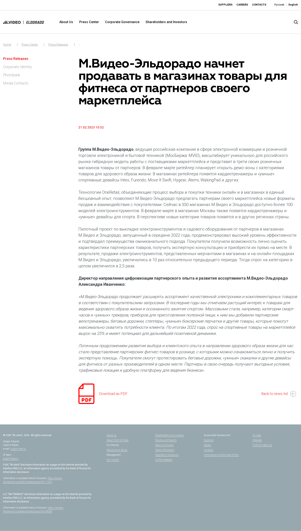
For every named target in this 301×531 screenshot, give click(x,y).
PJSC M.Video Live (262, 445)
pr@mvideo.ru (18, 448)
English (293, 4)
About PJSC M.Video (117, 440)
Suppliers (225, 4)
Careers (242, 4)
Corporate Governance (122, 22)
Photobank (11, 75)
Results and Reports (166, 440)
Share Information (164, 450)
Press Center (89, 22)
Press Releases (58, 44)
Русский (279, 4)
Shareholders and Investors (166, 22)
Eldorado (257, 440)
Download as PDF (113, 394)
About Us (66, 22)
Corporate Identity (17, 67)
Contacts (259, 4)
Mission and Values (116, 450)
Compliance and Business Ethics (221, 454)
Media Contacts (15, 83)
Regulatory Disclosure (166, 454)
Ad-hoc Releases (163, 459)
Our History (112, 459)
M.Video (256, 435)
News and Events (164, 445)
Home (7, 44)
